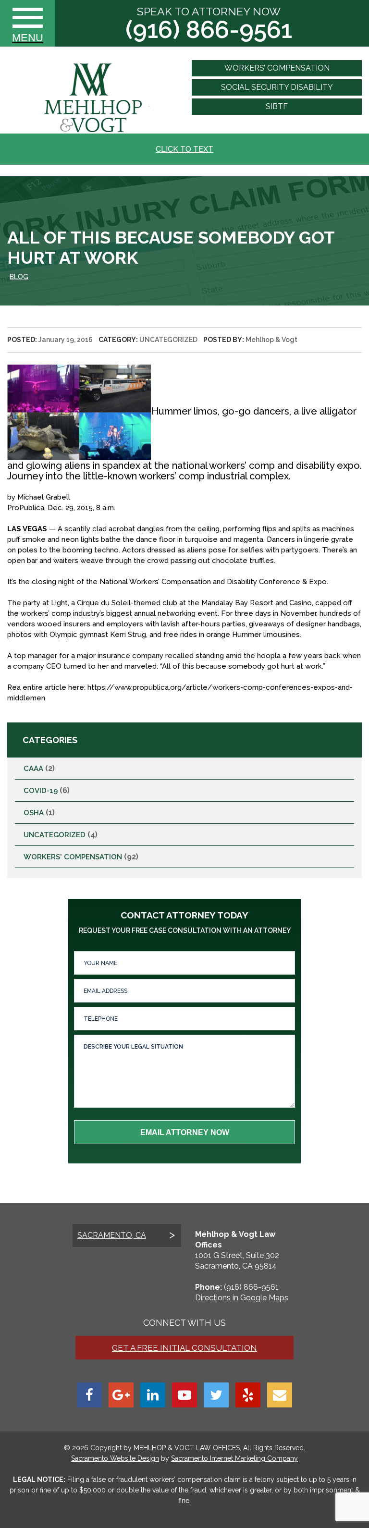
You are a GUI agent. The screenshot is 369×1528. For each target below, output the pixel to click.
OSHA (34, 812)
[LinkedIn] (152, 1394)
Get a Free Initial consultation (184, 1348)
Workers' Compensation (73, 857)
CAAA (33, 768)
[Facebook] (89, 1394)
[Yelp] (247, 1394)
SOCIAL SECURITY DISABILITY (277, 87)
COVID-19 (41, 790)
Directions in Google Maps (241, 1297)
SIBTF (277, 106)
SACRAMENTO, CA (111, 1235)
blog (19, 277)
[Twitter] (216, 1394)
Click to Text (184, 149)
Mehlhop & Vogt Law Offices (186, 1448)
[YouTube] (184, 1394)
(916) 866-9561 (208, 29)
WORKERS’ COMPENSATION (277, 68)
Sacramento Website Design (115, 1458)
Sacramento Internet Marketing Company (234, 1458)
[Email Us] (279, 1394)
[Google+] (121, 1394)
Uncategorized (168, 339)
